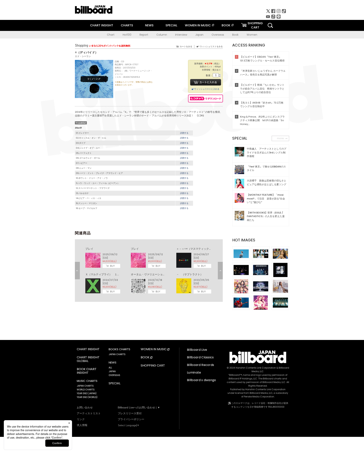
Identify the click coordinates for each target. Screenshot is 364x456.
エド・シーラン (83, 56)
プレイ (89, 249)
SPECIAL (171, 25)
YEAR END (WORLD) (87, 397)
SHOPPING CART (153, 365)
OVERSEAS (114, 375)
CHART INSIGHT (101, 25)
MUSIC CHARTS (87, 381)
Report (144, 35)
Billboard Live (197, 350)
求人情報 (82, 425)
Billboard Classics (200, 357)
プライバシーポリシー (131, 419)
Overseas (218, 35)
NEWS (149, 25)
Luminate (194, 372)
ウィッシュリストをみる (211, 46)
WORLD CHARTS (86, 389)
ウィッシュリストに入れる (206, 88)
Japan (199, 35)
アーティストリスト (89, 413)
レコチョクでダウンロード (205, 98)
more (280, 138)
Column (161, 35)
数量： (209, 75)
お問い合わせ (85, 407)
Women (252, 35)
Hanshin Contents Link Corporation (256, 367)
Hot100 (127, 35)
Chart (111, 35)
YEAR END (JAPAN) (86, 393)
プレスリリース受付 (130, 413)
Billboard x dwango (201, 380)
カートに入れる (205, 82)
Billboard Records (200, 365)
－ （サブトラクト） (189, 274)
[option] (149, 270)
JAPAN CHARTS (85, 385)
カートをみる (186, 46)
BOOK (226, 25)
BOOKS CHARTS (119, 349)
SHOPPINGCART (255, 25)
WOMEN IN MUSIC (198, 25)
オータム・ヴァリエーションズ (149, 274)
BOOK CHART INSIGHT (86, 371)
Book (235, 35)
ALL (110, 367)
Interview (181, 35)
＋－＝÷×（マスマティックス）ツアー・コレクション (208, 249)
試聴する (184, 132)
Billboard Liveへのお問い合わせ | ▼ (139, 407)
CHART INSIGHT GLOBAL (88, 359)
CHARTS (127, 25)
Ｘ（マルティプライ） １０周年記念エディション (115, 274)
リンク (81, 419)
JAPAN (112, 371)
